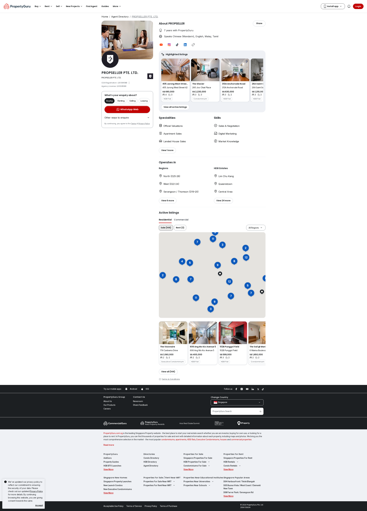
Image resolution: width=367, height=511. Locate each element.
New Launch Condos (113, 485)
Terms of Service (134, 506)
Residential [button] (165, 219)
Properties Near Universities (197, 481)
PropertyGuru (111, 454)
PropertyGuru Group (114, 397)
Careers (107, 409)
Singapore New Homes (115, 477)
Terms (133, 124)
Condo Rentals (230, 466)
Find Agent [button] (91, 6)
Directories (149, 454)
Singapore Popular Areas (236, 477)
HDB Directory (150, 462)
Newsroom (138, 401)
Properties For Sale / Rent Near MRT (162, 477)
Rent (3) (180, 227)
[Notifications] (349, 6)
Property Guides (111, 462)
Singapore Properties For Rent (237, 458)
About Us (108, 401)
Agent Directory (120, 16)
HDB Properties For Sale (195, 462)
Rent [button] (47, 6)
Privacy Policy (144, 124)
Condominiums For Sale (195, 466)
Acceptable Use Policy (113, 506)
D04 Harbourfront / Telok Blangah (239, 481)
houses (223, 439)
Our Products (109, 405)
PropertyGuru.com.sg (113, 433)
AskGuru (108, 458)
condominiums (168, 439)
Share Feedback (140, 405)
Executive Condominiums (207, 439)
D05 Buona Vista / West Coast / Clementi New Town (242, 487)
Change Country (219, 397)
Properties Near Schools (195, 485)
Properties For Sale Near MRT (157, 481)
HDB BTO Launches (112, 466)
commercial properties (241, 439)
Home (104, 16)
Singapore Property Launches (117, 481)
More (115, 6)
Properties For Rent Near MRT (157, 485)
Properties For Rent (233, 454)
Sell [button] (58, 6)
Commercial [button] (181, 219)
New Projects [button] (73, 6)
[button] (161, 44)
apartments (181, 439)
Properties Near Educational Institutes (203, 477)
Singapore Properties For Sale (198, 458)
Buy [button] (36, 6)
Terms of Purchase (168, 506)
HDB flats (191, 439)
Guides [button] (105, 6)
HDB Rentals (229, 462)
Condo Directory (151, 458)
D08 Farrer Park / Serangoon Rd (238, 492)
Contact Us (139, 397)
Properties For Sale (193, 454)
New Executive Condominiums (118, 489)
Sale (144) (166, 227)
